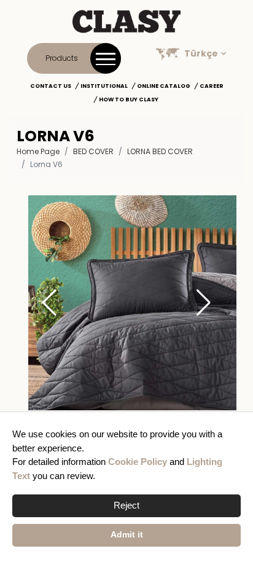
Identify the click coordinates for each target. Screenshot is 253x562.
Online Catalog (163, 86)
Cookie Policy (137, 461)
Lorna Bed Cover (160, 151)
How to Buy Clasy (128, 99)
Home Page (38, 151)
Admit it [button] (127, 534)
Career (212, 86)
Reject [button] (126, 505)
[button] (203, 302)
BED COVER (93, 151)
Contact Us (50, 86)
